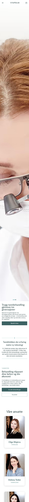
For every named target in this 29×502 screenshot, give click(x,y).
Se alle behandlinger (14, 389)
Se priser (14, 394)
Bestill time (14, 323)
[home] (14, 3)
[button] (2, 3)
